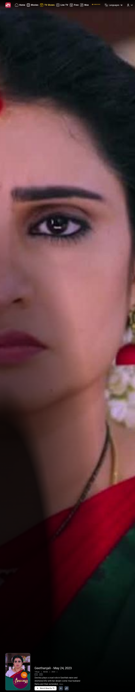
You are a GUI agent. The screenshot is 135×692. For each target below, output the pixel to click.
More (61, 684)
